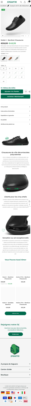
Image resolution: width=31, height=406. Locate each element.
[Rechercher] (21, 2)
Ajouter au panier (12, 91)
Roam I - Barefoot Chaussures (8, 278)
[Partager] (29, 92)
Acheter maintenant (15, 96)
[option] (15, 22)
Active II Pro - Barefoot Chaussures (23, 278)
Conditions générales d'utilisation (12, 387)
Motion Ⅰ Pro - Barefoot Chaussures (23, 303)
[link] (26, 92)
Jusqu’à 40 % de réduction (14, 6)
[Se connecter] (25, 2)
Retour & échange (20, 389)
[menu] (2, 2)
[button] (25, 35)
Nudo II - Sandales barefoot (7, 303)
